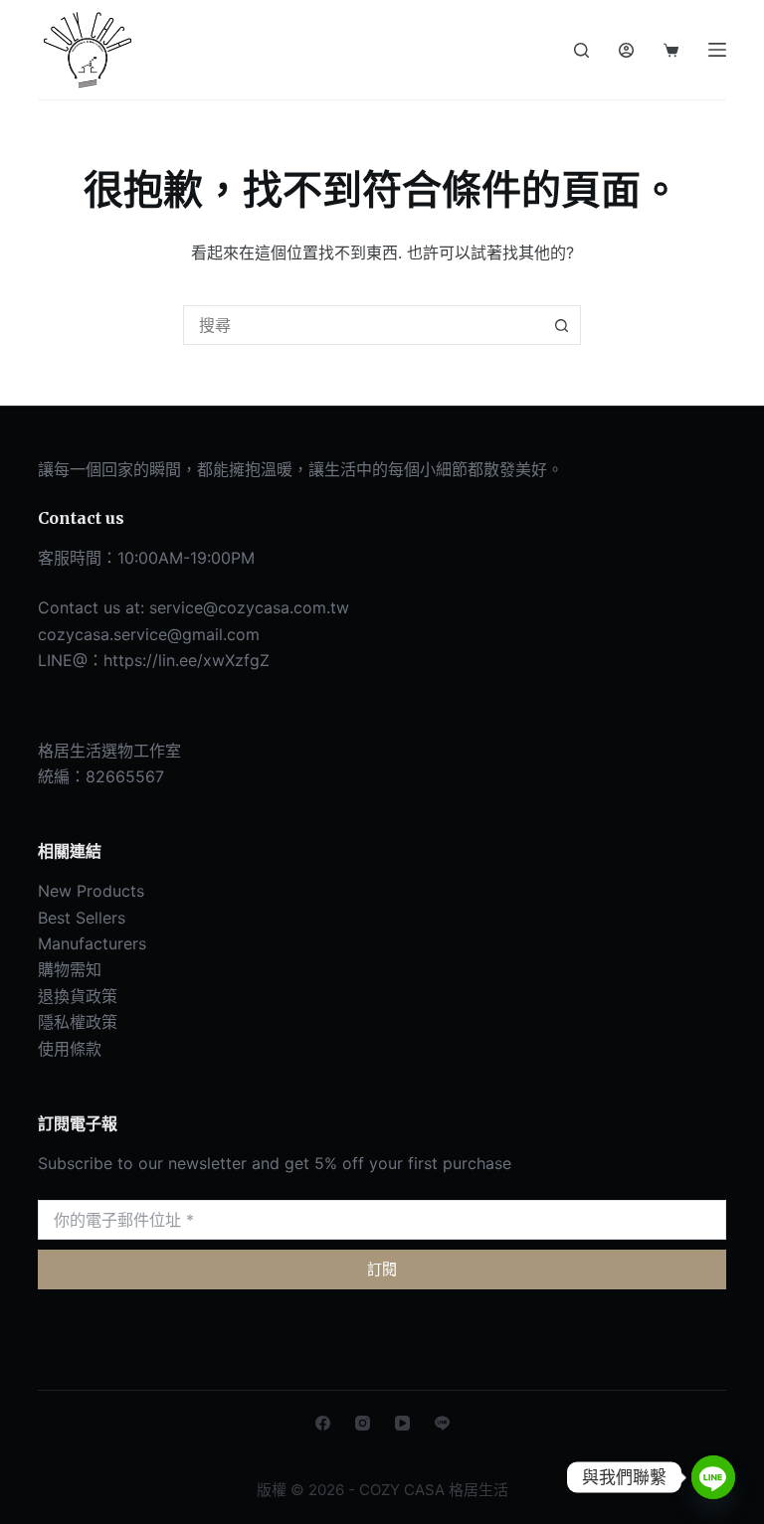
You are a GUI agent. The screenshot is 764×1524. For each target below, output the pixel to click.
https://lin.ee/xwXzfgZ (186, 660)
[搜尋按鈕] (561, 325)
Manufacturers (92, 943)
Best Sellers (81, 918)
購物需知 (69, 969)
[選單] (717, 50)
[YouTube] (402, 1423)
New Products (91, 891)
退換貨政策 (77, 996)
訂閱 (382, 1269)
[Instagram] (362, 1423)
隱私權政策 (77, 1022)
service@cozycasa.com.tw (249, 607)
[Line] (442, 1423)
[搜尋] (581, 50)
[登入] (626, 50)
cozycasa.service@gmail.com (149, 634)
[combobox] (363, 325)
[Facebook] (322, 1423)
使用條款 (69, 1049)
